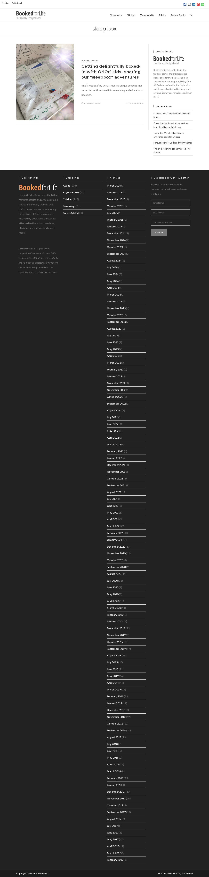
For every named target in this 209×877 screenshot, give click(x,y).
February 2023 (115, 369)
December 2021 (116, 464)
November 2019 (116, 635)
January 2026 (114, 192)
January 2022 (114, 457)
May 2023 (113, 349)
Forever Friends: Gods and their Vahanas (172, 142)
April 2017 (113, 846)
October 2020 (115, 560)
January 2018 (114, 784)
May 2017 (113, 839)
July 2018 (112, 744)
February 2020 (115, 614)
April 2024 (113, 287)
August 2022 (114, 410)
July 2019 (112, 662)
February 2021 (115, 532)
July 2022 (112, 417)
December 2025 (116, 199)
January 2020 (114, 621)
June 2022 (112, 423)
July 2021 (112, 498)
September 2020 (116, 566)
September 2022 (116, 403)
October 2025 (115, 206)
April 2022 (113, 437)
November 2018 (116, 716)
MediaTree (187, 873)
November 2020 (116, 553)
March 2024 (114, 294)
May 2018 (113, 757)
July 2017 (112, 825)
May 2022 (113, 430)
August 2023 (114, 328)
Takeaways (69, 206)
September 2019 (116, 648)
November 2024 (116, 240)
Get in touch (17, 3)
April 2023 (113, 355)
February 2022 (115, 451)
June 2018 (112, 750)
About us (5, 3)
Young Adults (70, 212)
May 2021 (113, 512)
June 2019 (112, 669)
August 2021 (114, 491)
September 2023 (116, 321)
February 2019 (115, 696)
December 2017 (116, 791)
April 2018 (113, 764)
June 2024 (112, 274)
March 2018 (114, 771)
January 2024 (114, 301)
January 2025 (114, 226)
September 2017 (116, 812)
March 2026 (114, 185)
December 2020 (116, 546)
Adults (66, 185)
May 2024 (113, 281)
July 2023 (112, 335)
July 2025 (112, 212)
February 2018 (115, 778)
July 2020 (112, 580)
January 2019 (114, 703)
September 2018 (116, 730)
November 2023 (116, 308)
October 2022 (115, 396)
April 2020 (113, 600)
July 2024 (112, 267)
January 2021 (114, 539)
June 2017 (112, 832)
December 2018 (116, 709)
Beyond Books (89, 60)
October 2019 (115, 641)
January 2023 (114, 376)
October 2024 (115, 246)
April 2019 (113, 682)
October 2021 (115, 478)
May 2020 (113, 594)
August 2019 (114, 655)
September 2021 (116, 485)
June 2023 (112, 342)
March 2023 (114, 362)
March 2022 (114, 444)
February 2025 (115, 219)
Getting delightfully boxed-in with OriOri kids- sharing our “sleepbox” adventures (111, 72)
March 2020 (114, 607)
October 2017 (115, 805)
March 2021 (114, 526)
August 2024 (114, 260)
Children (67, 199)
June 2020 (112, 587)
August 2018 (114, 737)
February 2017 (115, 859)
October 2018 (115, 723)
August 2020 (114, 573)
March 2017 (114, 853)
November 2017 (116, 798)
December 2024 (116, 233)
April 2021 (113, 519)
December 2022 (116, 383)
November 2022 (116, 389)
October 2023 (115, 315)
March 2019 (114, 689)
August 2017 (114, 818)
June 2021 (112, 505)
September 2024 (116, 253)
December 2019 (116, 628)
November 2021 (116, 471)
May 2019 (113, 675)
